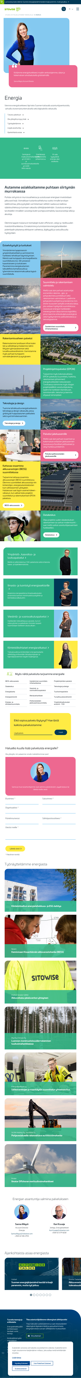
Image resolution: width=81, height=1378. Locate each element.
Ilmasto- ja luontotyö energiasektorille (29, 585)
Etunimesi (9, 798)
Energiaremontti (11, 697)
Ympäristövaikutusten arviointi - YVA (62, 703)
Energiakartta (10, 691)
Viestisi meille (11, 827)
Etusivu (8, 15)
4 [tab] (40, 1295)
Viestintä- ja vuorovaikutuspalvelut (27, 616)
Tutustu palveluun (14, 114)
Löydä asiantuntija (14, 128)
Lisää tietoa (16, 1357)
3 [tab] (37, 1295)
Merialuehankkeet (36, 695)
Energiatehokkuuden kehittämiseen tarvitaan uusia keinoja (15, 1330)
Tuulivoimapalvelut (61, 691)
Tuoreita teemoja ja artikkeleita (14, 1320)
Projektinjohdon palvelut (63, 681)
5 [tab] (44, 1295)
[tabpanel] (33, 1274)
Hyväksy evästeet (21, 1363)
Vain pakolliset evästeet (42, 1363)
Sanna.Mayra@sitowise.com (22, 1233)
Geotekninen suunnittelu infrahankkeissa (55, 327)
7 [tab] (50, 1295)
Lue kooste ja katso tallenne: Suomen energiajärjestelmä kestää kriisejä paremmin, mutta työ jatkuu (36, 2)
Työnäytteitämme (14, 123)
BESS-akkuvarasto (12, 505)
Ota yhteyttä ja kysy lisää (16, 119)
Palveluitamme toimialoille (23, 15)
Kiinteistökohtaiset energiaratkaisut (27, 647)
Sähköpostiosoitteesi (51, 818)
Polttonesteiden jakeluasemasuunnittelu (38, 702)
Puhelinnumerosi (12, 818)
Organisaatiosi (11, 807)
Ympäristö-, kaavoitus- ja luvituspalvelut (22, 556)
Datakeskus (50, 535)
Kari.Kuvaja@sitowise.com (59, 1230)
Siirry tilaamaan (36, 1336)
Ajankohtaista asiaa (14, 132)
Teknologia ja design (12, 423)
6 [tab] (47, 1295)
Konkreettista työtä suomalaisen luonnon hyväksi (14, 1340)
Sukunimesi (47, 798)
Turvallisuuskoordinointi (63, 697)
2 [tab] (34, 1295)
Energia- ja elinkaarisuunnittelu (12, 703)
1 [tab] (31, 1295)
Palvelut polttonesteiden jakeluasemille (54, 455)
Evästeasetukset (21, 1369)
